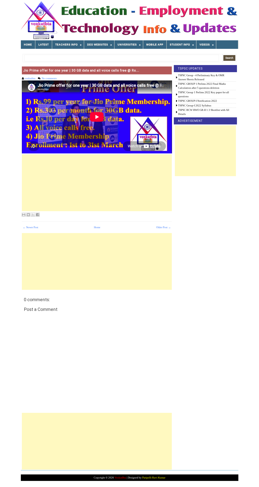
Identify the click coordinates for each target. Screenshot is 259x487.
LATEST (43, 44)
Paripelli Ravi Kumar (153, 477)
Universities (127, 44)
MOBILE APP (154, 44)
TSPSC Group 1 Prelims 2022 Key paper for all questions (203, 94)
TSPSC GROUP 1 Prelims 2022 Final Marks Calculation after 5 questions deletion (202, 85)
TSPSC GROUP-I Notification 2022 (197, 100)
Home (28, 44)
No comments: (50, 78)
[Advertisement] (97, 182)
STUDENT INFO (180, 44)
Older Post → (163, 227)
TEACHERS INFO (66, 44)
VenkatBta (120, 477)
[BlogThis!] (28, 215)
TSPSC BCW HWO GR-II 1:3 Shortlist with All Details (203, 112)
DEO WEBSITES (97, 44)
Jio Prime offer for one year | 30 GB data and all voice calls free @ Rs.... (81, 70)
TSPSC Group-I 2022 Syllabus (194, 105)
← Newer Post (30, 227)
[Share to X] (33, 215)
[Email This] (24, 215)
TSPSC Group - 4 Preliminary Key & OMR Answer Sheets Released (201, 77)
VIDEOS (205, 44)
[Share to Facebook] (38, 215)
